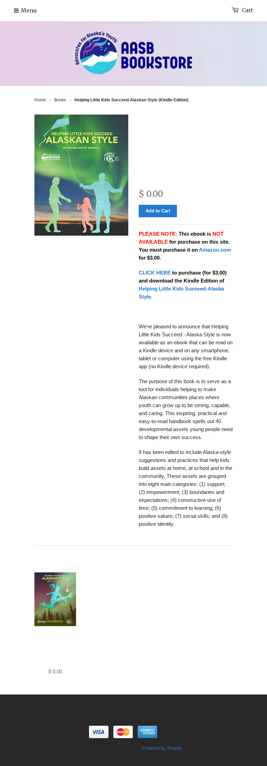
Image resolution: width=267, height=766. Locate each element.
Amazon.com (215, 250)
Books (60, 100)
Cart (247, 10)
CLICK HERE (155, 273)
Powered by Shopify (162, 748)
